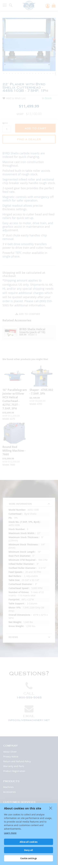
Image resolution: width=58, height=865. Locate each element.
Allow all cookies (28, 841)
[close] (50, 808)
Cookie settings (28, 858)
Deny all (28, 850)
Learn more (10, 832)
